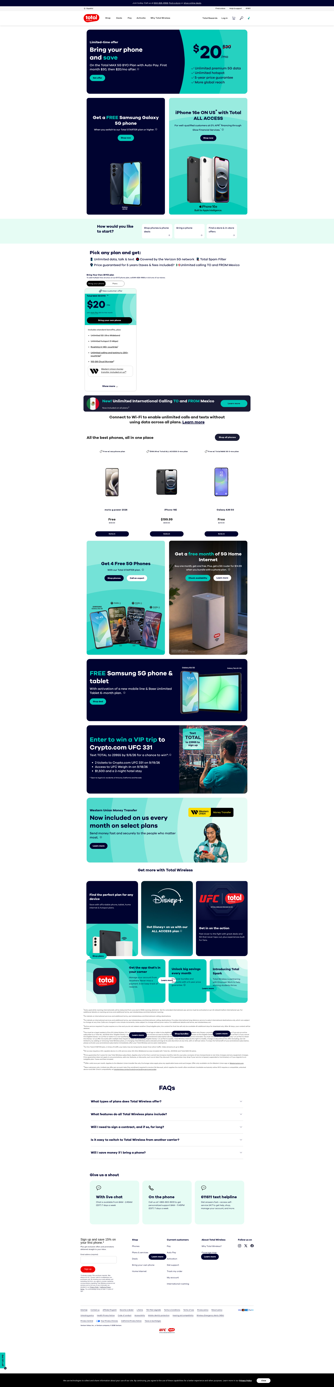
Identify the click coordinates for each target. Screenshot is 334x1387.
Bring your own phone (109, 320)
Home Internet (139, 1271)
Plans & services (140, 1252)
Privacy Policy (245, 1380)
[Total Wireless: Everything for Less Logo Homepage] (91, 18)
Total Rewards (209, 18)
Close (263, 1380)
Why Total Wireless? (212, 1246)
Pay (169, 1246)
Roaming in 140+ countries (104, 347)
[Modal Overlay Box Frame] (98, 1267)
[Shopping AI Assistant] (248, 18)
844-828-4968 (161, 3)
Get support (173, 1265)
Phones (135, 1246)
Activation (172, 1258)
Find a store (220, 8)
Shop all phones (227, 437)
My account (173, 1277)
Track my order (174, 1271)
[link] (157, 231)
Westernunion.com (237, 1063)
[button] (233, 18)
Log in (225, 18)
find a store (174, 3)
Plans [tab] (114, 283)
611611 (248, 8)
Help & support (235, 8)
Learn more (234, 403)
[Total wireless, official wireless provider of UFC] (167, 1330)
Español (90, 8)
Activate (141, 18)
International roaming (178, 1283)
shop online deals (192, 3)
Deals (135, 1258)
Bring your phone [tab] (96, 283)
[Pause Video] (242, 89)
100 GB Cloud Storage (102, 361)
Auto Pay (171, 1252)
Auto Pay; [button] (94, 312)
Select (112, 534)
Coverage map (209, 1252)
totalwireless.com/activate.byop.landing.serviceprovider (135, 1069)
